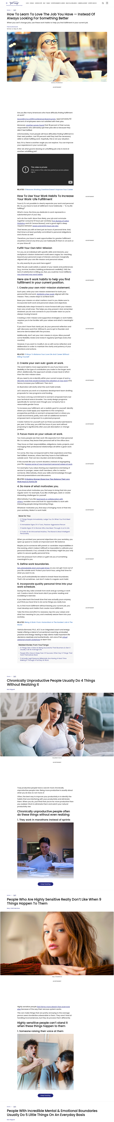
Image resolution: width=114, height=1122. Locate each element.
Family (48, 3)
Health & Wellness (71, 3)
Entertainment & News (58, 3)
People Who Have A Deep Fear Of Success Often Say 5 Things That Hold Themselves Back (46, 654)
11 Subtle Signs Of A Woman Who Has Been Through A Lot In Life (44, 528)
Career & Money (82, 3)
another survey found (35, 125)
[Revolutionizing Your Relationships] (14, 3)
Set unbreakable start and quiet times (33, 568)
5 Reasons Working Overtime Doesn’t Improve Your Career (49, 189)
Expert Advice (92, 3)
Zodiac (32, 3)
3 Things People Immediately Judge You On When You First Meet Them (45, 520)
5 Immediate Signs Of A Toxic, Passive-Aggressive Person (42, 525)
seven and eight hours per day (45, 226)
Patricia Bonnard (12, 27)
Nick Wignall (11, 689)
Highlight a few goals (45, 294)
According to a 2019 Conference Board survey (36, 119)
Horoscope (38, 3)
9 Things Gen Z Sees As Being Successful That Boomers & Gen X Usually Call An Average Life (45, 648)
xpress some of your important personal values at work (49, 464)
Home (8, 10)
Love (27, 3)
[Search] (102, 3)
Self (44, 3)
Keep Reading (45, 884)
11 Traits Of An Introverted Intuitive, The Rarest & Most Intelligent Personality (45, 532)
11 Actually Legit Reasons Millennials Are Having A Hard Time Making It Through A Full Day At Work (43, 659)
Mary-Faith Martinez (13, 908)
